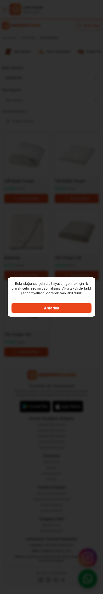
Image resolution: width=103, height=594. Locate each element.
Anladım (51, 308)
